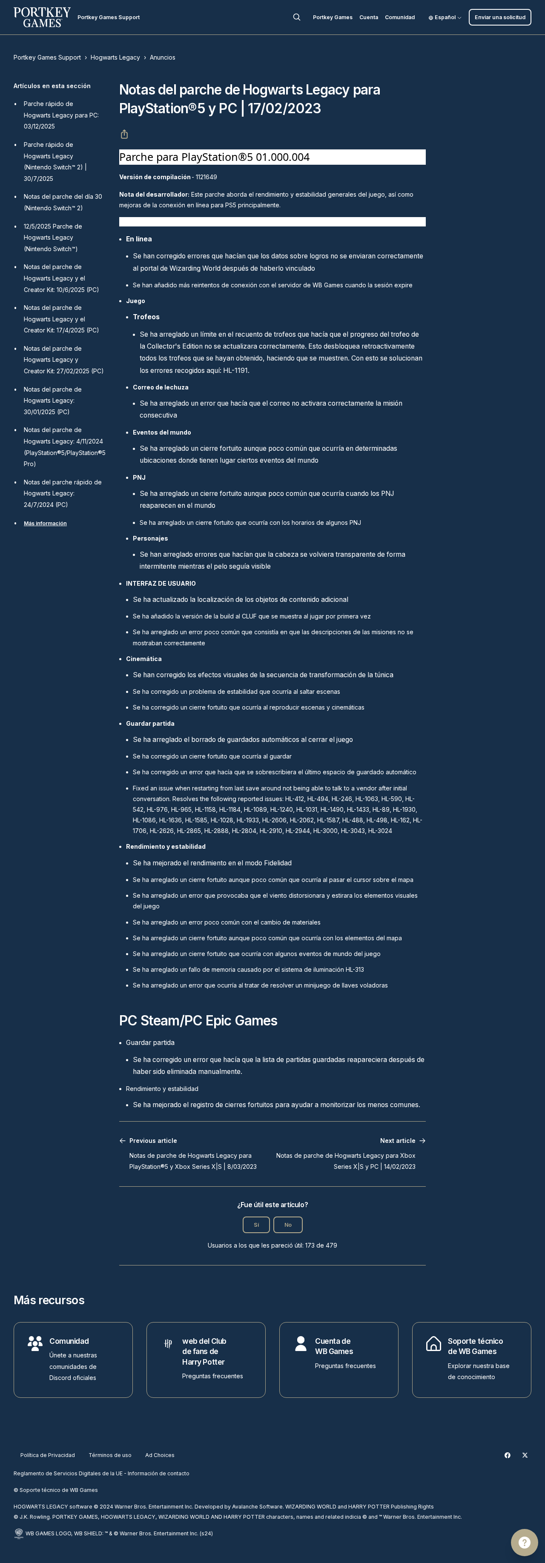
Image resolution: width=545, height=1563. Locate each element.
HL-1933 (248, 820)
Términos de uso (110, 1455)
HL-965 (181, 809)
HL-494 (317, 798)
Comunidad (400, 17)
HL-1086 (144, 820)
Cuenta (368, 17)
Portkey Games (333, 17)
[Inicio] (42, 17)
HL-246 (342, 798)
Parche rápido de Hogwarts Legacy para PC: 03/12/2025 (61, 115)
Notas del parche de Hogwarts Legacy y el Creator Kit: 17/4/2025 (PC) (61, 319)
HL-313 (355, 969)
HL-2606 (274, 820)
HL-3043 (353, 830)
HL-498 (377, 820)
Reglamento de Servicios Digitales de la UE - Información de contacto (101, 1473)
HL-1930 (404, 809)
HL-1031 (306, 809)
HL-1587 (328, 820)
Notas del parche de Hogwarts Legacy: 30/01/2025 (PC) (53, 400)
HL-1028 (222, 820)
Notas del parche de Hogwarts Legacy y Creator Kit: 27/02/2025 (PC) (64, 360)
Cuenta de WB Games (334, 1346)
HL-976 (157, 809)
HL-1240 (281, 809)
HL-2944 (298, 830)
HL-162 (400, 820)
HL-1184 (230, 809)
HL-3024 (380, 830)
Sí (256, 1225)
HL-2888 (216, 830)
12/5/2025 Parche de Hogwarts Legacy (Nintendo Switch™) (53, 237)
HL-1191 (235, 370)
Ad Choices (160, 1455)
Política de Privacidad (47, 1455)
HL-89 (381, 809)
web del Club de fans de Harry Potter (204, 1351)
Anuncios (162, 57)
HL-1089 (255, 809)
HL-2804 (244, 830)
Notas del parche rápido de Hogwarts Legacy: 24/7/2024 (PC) (63, 493)
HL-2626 (162, 830)
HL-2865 (189, 830)
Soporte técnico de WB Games (475, 1346)
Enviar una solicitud (500, 17)
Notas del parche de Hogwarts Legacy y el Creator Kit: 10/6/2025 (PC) (61, 278)
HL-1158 (205, 809)
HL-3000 (325, 830)
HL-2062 (302, 820)
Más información (45, 523)
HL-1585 (196, 820)
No (288, 1225)
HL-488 (352, 820)
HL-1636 (170, 820)
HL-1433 (358, 809)
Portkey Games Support (47, 57)
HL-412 (294, 798)
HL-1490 (332, 809)
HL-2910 (271, 830)
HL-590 (392, 798)
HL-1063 (367, 798)
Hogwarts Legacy (115, 57)
